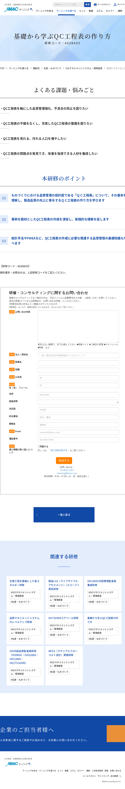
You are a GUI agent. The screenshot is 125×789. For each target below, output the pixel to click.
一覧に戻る (64, 515)
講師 (120, 11)
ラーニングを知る (44, 11)
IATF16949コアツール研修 (63, 618)
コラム (99, 11)
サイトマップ (103, 776)
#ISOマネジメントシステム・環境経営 (23, 594)
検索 (87, 5)
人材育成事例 (97, 771)
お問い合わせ (115, 771)
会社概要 (114, 776)
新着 (106, 771)
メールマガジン (104, 4)
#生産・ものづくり (20, 602)
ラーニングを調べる (66, 11)
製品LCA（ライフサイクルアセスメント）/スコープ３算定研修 (63, 585)
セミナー (110, 11)
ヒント (82, 11)
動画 (91, 11)
